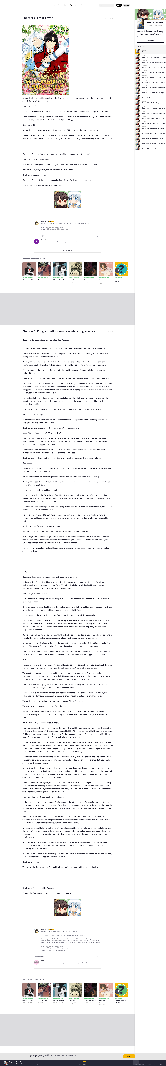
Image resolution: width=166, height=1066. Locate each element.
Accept (129, 1056)
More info (33, 1057)
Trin (42, 240)
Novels (60, 5)
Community (68, 5)
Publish (126, 5)
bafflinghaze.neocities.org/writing (57, 229)
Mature (76, 5)
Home (47, 5)
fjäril (42, 960)
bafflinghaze (45, 221)
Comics (53, 5)
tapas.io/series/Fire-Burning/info (51, 940)
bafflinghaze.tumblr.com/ (54, 227)
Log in (119, 5)
